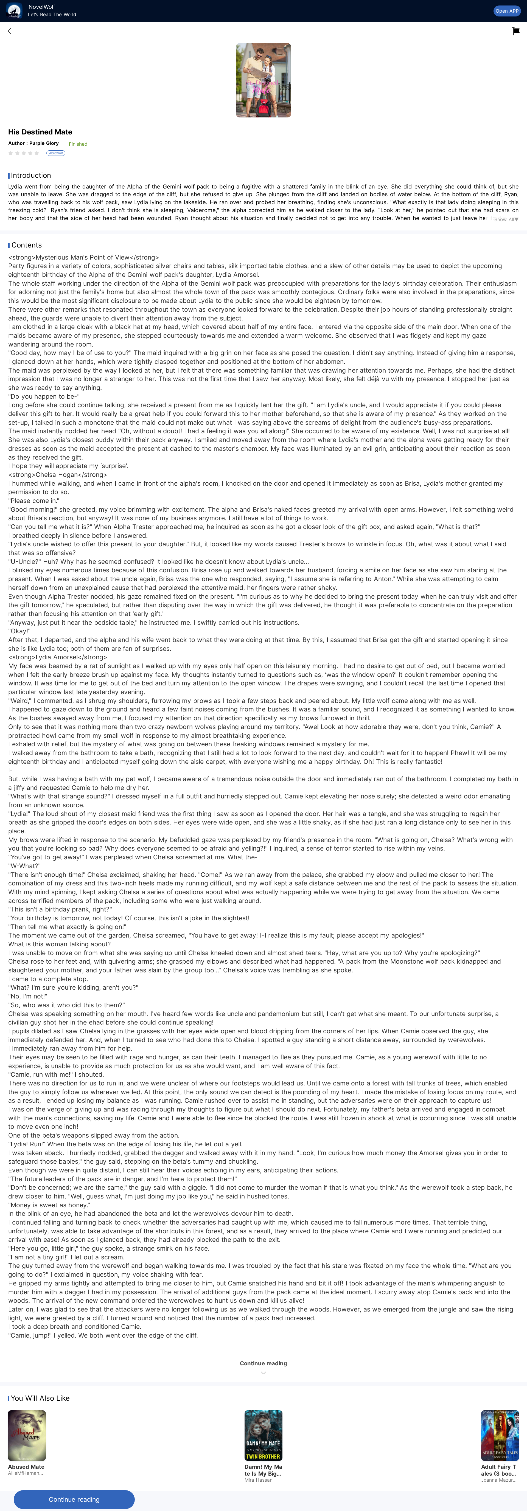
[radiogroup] (23, 153)
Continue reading (74, 1499)
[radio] (11, 153)
